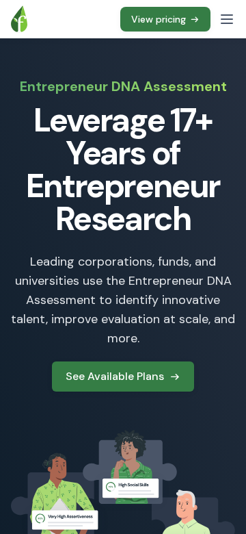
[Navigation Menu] (227, 19)
